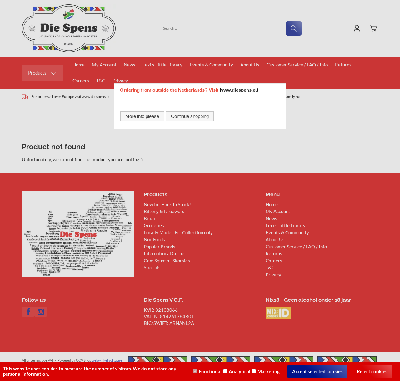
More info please (142, 116)
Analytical (239, 371)
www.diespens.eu (239, 90)
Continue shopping (190, 116)
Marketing (269, 371)
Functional (210, 371)
